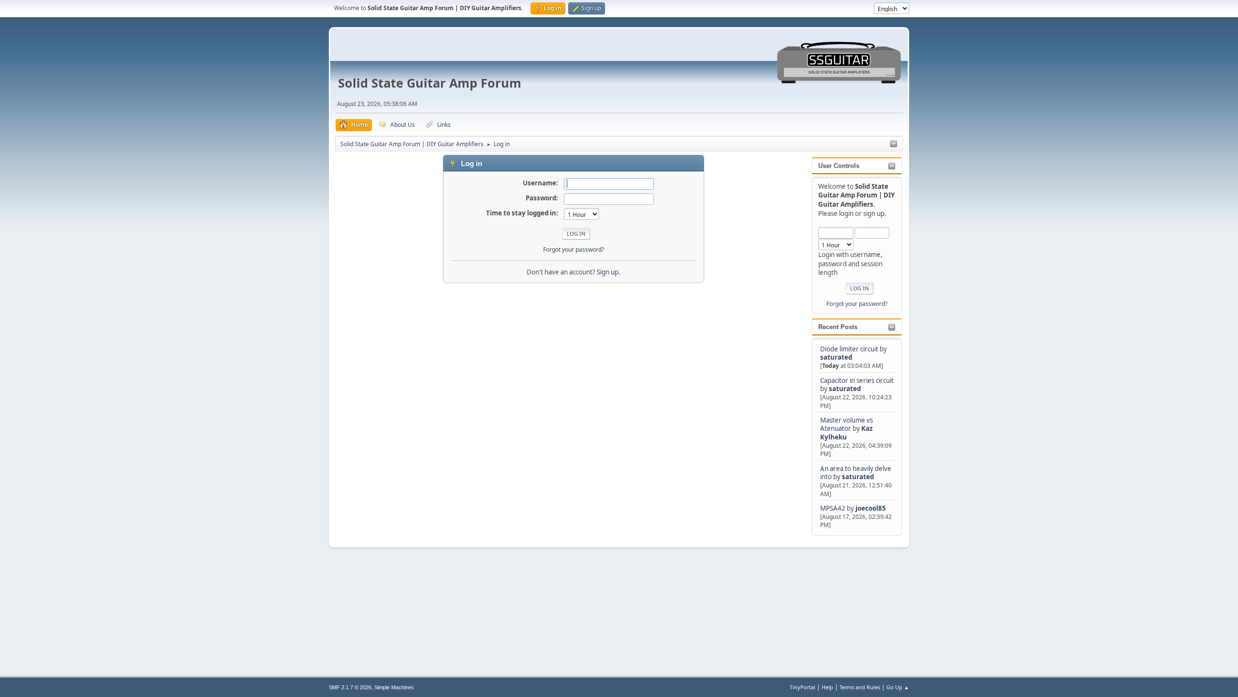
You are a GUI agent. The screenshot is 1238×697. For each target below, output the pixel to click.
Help (827, 687)
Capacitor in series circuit (857, 380)
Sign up (608, 272)
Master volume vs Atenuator (846, 424)
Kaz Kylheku (846, 432)
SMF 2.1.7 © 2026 (350, 687)
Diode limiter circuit (849, 349)
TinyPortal (802, 687)
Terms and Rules (860, 687)
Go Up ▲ (897, 687)
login (846, 213)
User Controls (838, 165)
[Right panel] (894, 144)
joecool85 (870, 508)
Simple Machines (394, 687)
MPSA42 (833, 508)
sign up (873, 213)
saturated (836, 357)
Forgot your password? (856, 304)
